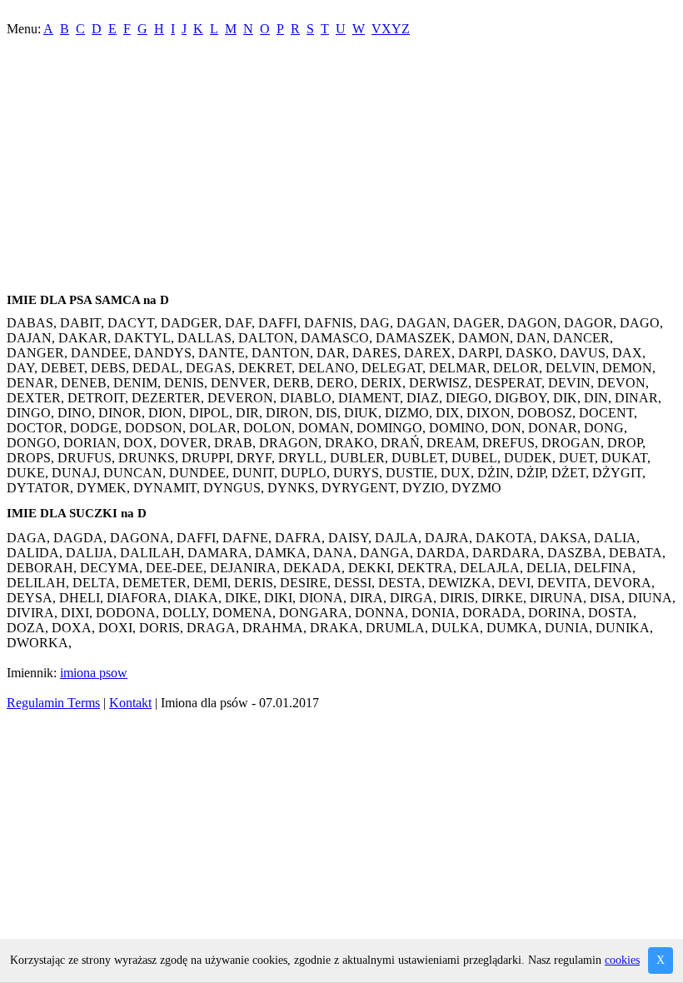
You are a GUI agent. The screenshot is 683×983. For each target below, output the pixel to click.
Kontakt (130, 703)
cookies (622, 960)
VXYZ (390, 29)
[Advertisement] (341, 168)
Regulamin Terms (53, 703)
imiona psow (93, 673)
